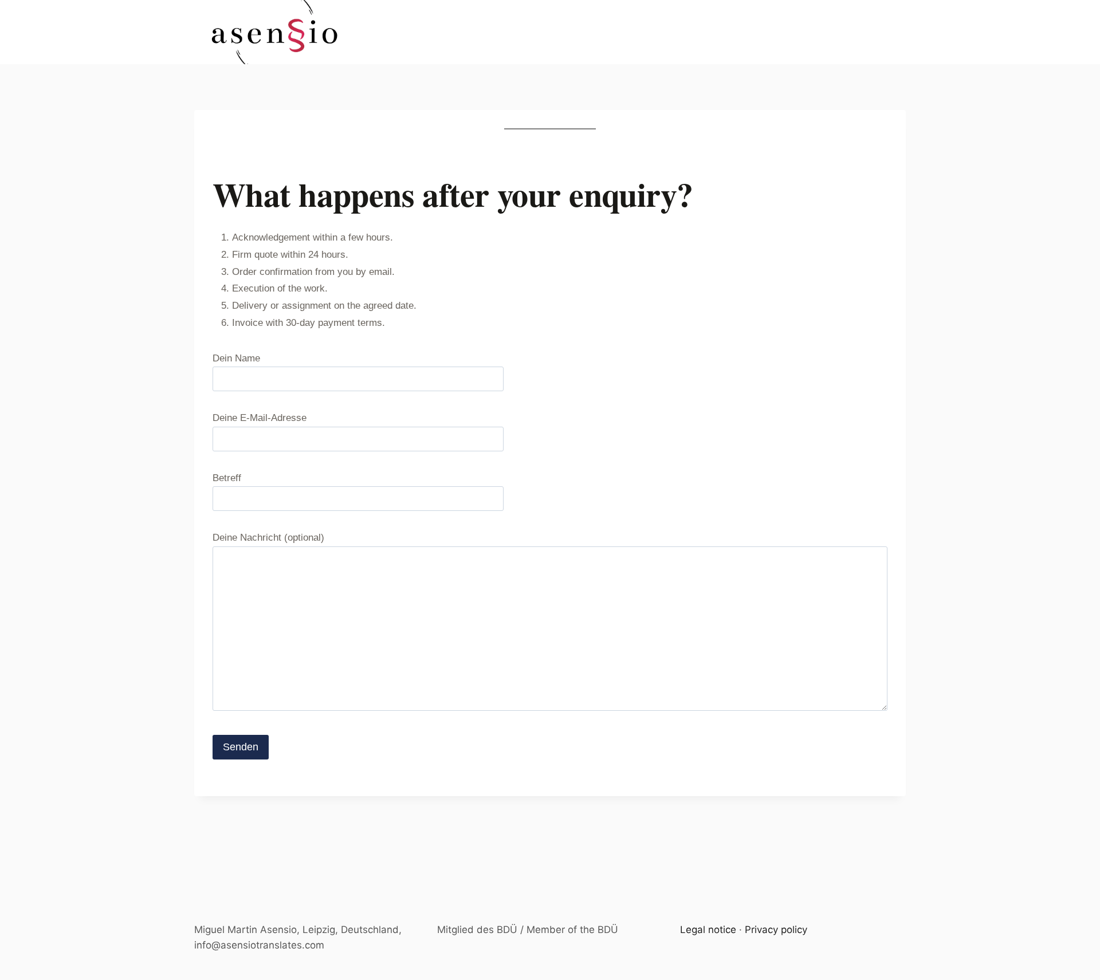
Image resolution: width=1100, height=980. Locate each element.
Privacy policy (776, 929)
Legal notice (708, 929)
